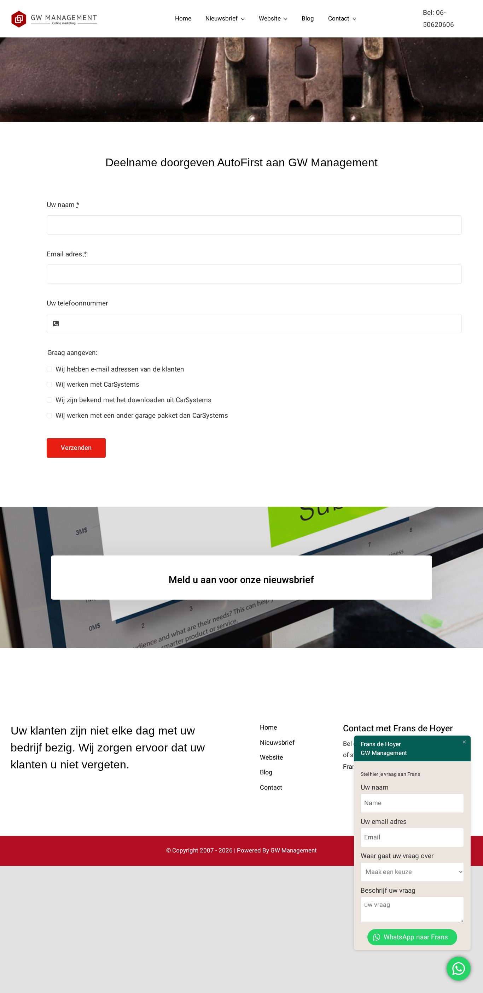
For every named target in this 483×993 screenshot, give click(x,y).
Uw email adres (384, 822)
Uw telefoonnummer (77, 303)
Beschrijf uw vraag (388, 891)
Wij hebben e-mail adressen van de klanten (120, 369)
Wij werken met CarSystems (97, 385)
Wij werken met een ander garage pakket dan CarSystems (142, 416)
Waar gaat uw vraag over (397, 856)
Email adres (67, 254)
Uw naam (63, 205)
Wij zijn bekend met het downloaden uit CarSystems (133, 400)
